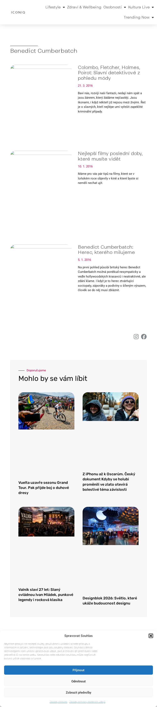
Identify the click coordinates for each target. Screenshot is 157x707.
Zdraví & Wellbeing (84, 7)
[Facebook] (144, 337)
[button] (151, 636)
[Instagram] (136, 337)
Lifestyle (53, 7)
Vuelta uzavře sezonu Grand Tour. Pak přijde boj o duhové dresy (43, 487)
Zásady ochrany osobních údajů (87, 701)
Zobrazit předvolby (78, 692)
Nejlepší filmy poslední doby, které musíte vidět (110, 156)
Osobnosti (112, 7)
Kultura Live (139, 7)
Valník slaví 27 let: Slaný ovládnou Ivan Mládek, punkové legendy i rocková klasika (45, 594)
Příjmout (78, 670)
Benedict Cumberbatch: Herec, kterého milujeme (106, 249)
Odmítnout (78, 681)
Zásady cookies (58, 701)
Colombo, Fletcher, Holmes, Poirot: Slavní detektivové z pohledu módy (109, 72)
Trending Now (137, 17)
